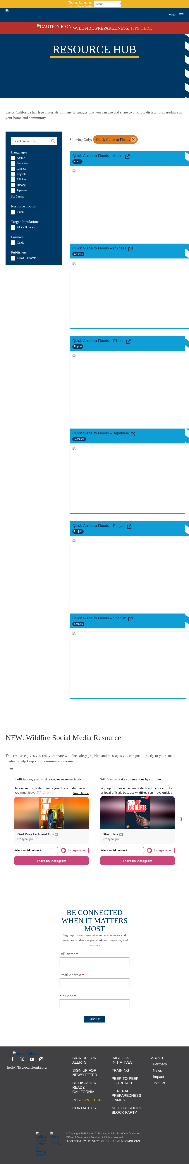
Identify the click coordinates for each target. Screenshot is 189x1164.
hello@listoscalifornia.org (27, 1067)
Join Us (159, 1083)
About (157, 1058)
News (157, 1070)
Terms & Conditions (125, 1141)
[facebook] (13, 1059)
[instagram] (41, 1059)
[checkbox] (30, 158)
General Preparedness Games (126, 1095)
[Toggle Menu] (181, 14)
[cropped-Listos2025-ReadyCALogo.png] (27, 1053)
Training (120, 1070)
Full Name (68, 954)
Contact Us (84, 1108)
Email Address (71, 975)
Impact (158, 1077)
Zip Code (67, 996)
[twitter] (22, 1059)
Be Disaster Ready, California (84, 1087)
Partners (160, 1064)
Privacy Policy (98, 1141)
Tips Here (141, 28)
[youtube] (32, 1059)
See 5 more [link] (17, 196)
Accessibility (76, 1141)
